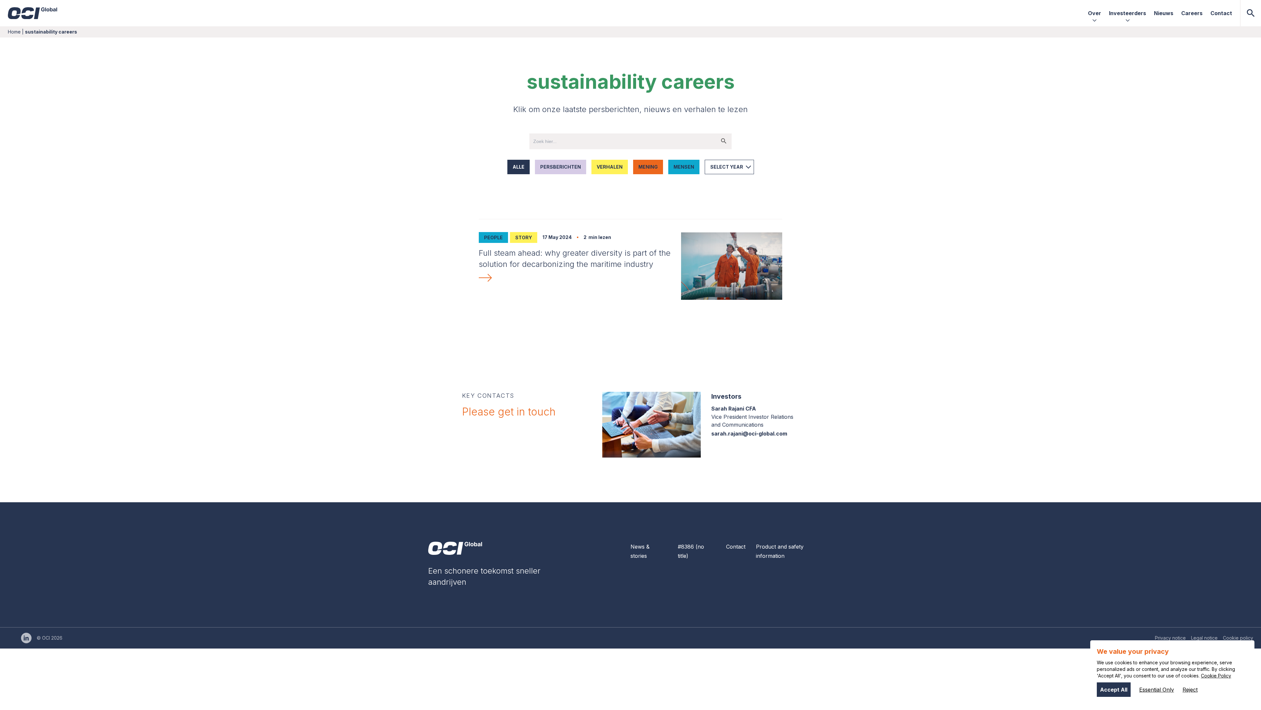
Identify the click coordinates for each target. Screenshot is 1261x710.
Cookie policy (1238, 638)
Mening (648, 167)
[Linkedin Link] (26, 638)
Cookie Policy (1216, 675)
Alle (518, 167)
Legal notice (1204, 638)
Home (14, 32)
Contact (735, 546)
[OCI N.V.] (455, 548)
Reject (1190, 689)
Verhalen (610, 167)
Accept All (1113, 689)
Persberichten (560, 167)
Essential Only (1156, 689)
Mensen (684, 167)
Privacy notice (1170, 638)
